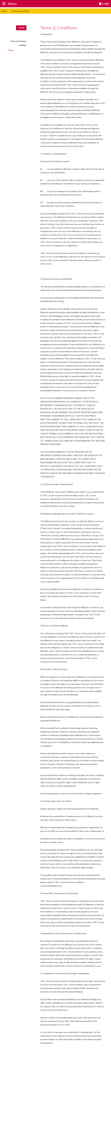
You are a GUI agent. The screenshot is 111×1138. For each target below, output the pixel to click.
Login (21, 28)
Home (4, 11)
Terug (10, 50)
